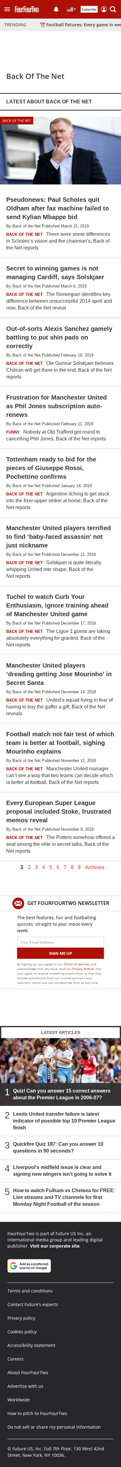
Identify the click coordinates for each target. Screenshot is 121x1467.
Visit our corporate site (54, 1246)
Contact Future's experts (32, 1304)
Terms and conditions (30, 1291)
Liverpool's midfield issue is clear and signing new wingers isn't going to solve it (62, 1171)
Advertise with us (25, 1386)
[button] (7, 9)
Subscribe (89, 9)
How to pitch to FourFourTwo (37, 1413)
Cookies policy (22, 1332)
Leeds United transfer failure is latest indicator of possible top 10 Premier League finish (64, 1120)
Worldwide (18, 1400)
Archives (94, 867)
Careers (15, 1359)
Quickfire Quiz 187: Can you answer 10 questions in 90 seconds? (58, 1147)
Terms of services (77, 964)
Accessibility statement (31, 1345)
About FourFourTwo (27, 1372)
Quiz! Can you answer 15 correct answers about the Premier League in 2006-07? (61, 1094)
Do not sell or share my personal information (54, 1427)
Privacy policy (21, 1318)
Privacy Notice (83, 969)
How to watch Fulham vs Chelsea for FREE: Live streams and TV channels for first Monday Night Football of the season (64, 1197)
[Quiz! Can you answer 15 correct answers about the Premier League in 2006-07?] (60, 1072)
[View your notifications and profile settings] (56, 9)
